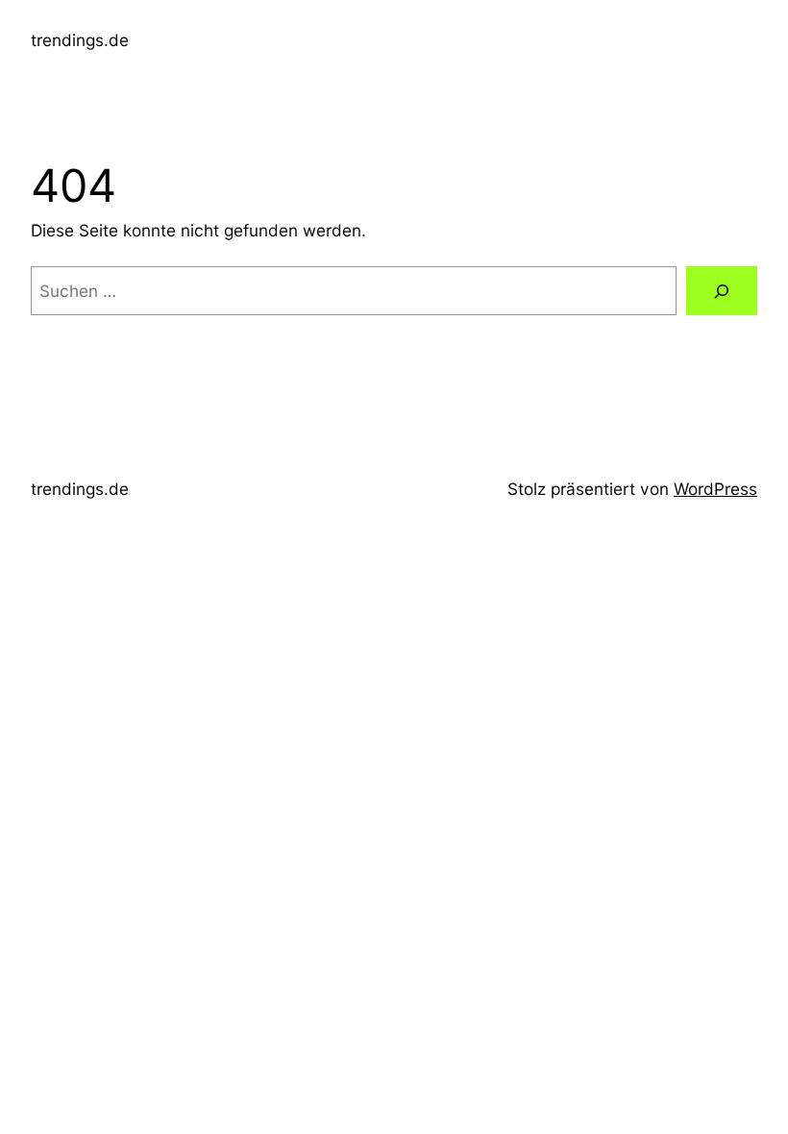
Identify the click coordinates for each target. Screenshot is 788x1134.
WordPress (715, 489)
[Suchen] (721, 290)
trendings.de (80, 40)
